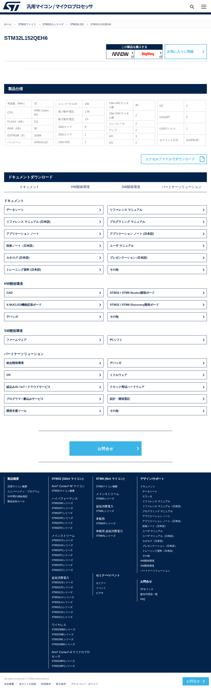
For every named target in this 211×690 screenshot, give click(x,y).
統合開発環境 (15, 363)
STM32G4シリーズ (62, 545)
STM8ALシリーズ (106, 535)
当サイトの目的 (27, 684)
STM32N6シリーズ (62, 503)
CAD (9, 292)
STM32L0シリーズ (62, 617)
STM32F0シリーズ (62, 565)
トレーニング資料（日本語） (158, 550)
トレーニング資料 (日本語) (23, 269)
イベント (101, 588)
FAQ (142, 599)
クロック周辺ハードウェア (127, 386)
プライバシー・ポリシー (84, 684)
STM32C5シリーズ (62, 540)
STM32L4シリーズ (62, 602)
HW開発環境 (80, 187)
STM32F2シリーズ (62, 528)
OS (8, 374)
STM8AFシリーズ (106, 523)
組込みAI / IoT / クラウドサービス (28, 386)
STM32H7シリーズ (62, 508)
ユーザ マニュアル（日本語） (158, 536)
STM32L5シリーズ (62, 592)
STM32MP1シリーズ (63, 666)
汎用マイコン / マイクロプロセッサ (59, 6)
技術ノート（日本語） (20, 245)
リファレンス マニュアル (126, 209)
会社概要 (9, 684)
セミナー (101, 583)
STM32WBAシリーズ (63, 629)
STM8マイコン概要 (106, 486)
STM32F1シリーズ (62, 555)
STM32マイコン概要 (63, 490)
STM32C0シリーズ (62, 570)
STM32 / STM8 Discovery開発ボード (134, 304)
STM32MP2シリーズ (63, 661)
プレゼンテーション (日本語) (128, 257)
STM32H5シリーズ (62, 518)
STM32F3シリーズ (62, 550)
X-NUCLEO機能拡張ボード (24, 304)
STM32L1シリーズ (53, 24)
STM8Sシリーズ (105, 498)
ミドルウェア (118, 374)
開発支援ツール (16, 410)
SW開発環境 (131, 187)
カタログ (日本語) (17, 257)
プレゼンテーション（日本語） (159, 545)
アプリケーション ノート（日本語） (162, 521)
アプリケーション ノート (22, 233)
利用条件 (46, 684)
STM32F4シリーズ (62, 523)
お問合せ (105, 449)
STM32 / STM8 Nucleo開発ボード (132, 292)
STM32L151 (77, 24)
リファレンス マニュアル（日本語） (162, 506)
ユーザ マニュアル (122, 245)
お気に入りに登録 (180, 51)
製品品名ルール (16, 501)
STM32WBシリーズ (63, 634)
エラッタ (147, 496)
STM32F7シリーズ (62, 513)
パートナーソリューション (181, 187)
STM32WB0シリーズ (63, 644)
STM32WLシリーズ (62, 639)
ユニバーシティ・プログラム (23, 491)
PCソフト (116, 339)
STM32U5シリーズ (62, 587)
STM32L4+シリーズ (63, 597)
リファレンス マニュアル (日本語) (28, 221)
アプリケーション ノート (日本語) (132, 233)
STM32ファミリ (27, 24)
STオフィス (146, 589)
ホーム (8, 24)
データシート (15, 209)
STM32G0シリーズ (62, 560)
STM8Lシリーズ (105, 511)
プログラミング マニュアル (127, 221)
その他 (114, 269)
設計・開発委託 (120, 398)
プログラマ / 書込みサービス (24, 398)
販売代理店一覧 (149, 594)
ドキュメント (29, 187)
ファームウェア (16, 339)
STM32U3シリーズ (62, 582)
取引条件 (61, 684)
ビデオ (99, 593)
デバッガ (12, 316)
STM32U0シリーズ (62, 612)
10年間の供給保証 (17, 496)
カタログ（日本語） (153, 541)
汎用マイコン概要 (17, 486)
